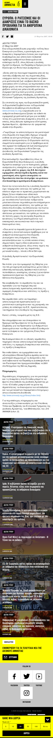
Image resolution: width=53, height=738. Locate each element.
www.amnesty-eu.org (11, 110)
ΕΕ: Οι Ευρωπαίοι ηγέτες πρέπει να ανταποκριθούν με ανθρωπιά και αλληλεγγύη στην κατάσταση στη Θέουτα (26, 567)
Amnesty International (12, 4)
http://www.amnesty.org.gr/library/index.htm (21, 395)
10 (13, 726)
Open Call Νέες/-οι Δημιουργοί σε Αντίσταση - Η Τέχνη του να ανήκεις (26, 541)
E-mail (12, 36)
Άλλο (45, 726)
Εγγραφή (13, 657)
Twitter (7, 36)
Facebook (3, 36)
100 (36, 726)
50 (28, 726)
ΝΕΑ (4, 12)
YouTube (39, 685)
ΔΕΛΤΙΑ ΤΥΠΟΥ (13, 12)
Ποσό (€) (6, 722)
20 (20, 726)
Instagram (27, 702)
